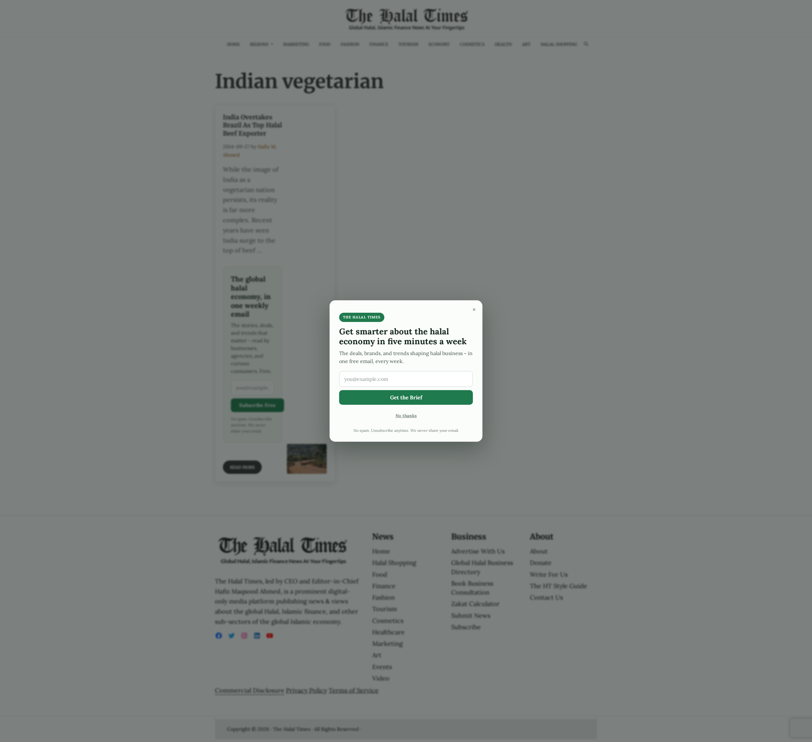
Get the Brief (406, 397)
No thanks (406, 415)
